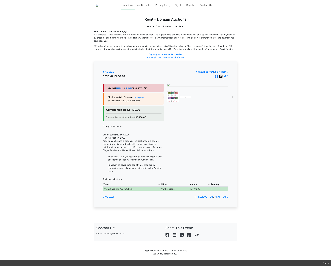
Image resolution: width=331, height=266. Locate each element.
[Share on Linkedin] (174, 235)
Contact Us (206, 5)
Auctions (128, 5)
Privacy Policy (163, 5)
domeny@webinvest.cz (114, 233)
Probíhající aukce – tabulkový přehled (165, 57)
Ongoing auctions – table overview (166, 54)
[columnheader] (131, 184)
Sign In (178, 5)
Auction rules (144, 5)
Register (190, 5)
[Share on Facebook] (167, 235)
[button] (226, 76)
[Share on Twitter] (182, 235)
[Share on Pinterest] (189, 235)
